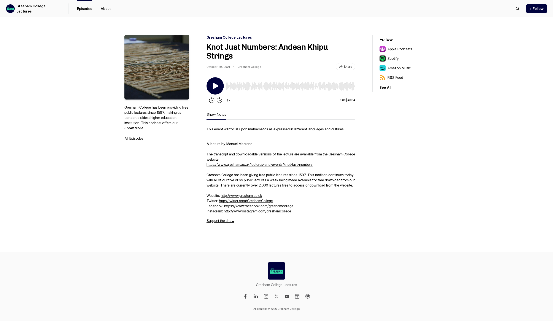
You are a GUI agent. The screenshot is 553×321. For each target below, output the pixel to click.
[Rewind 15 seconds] (212, 100)
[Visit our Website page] (297, 296)
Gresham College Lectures (31, 8)
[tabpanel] (281, 177)
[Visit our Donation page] (307, 296)
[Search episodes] (517, 8)
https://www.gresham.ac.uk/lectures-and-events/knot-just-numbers (260, 164)
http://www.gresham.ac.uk (241, 195)
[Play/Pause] (215, 86)
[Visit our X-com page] (276, 296)
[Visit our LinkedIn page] (256, 296)
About (106, 8)
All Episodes (133, 138)
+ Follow (536, 8)
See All (385, 87)
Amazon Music (399, 68)
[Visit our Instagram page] (266, 296)
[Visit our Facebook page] (245, 296)
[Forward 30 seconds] (219, 100)
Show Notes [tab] (216, 114)
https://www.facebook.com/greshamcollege (258, 206)
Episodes (84, 8)
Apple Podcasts (399, 49)
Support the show (220, 220)
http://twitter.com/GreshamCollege (246, 201)
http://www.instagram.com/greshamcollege (257, 211)
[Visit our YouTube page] (287, 296)
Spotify (393, 58)
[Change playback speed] (228, 100)
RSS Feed (395, 77)
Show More (133, 128)
